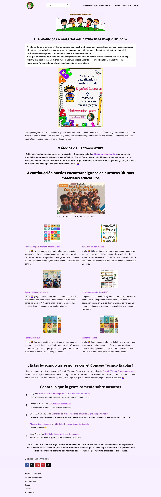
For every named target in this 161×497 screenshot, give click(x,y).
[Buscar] (67, 5)
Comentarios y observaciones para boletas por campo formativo (80, 414)
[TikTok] (48, 465)
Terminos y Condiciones (33, 477)
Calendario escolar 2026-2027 (95, 292)
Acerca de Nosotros (32, 481)
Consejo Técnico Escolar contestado (119, 371)
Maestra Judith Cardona (40, 424)
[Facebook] (27, 465)
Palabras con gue (32, 338)
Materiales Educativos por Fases (95, 5)
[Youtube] (37, 465)
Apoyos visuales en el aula (36, 292)
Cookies (28, 489)
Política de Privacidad (33, 474)
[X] (32, 465)
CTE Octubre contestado (60, 404)
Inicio (136, 5)
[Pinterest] (43, 465)
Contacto (28, 485)
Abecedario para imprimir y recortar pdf (42, 247)
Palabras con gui (89, 338)
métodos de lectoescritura (104, 154)
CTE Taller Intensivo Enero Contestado (71, 424)
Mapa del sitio (30, 492)
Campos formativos (121, 5)
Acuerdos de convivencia (93, 247)
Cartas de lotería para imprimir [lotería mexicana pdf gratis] (63, 394)
